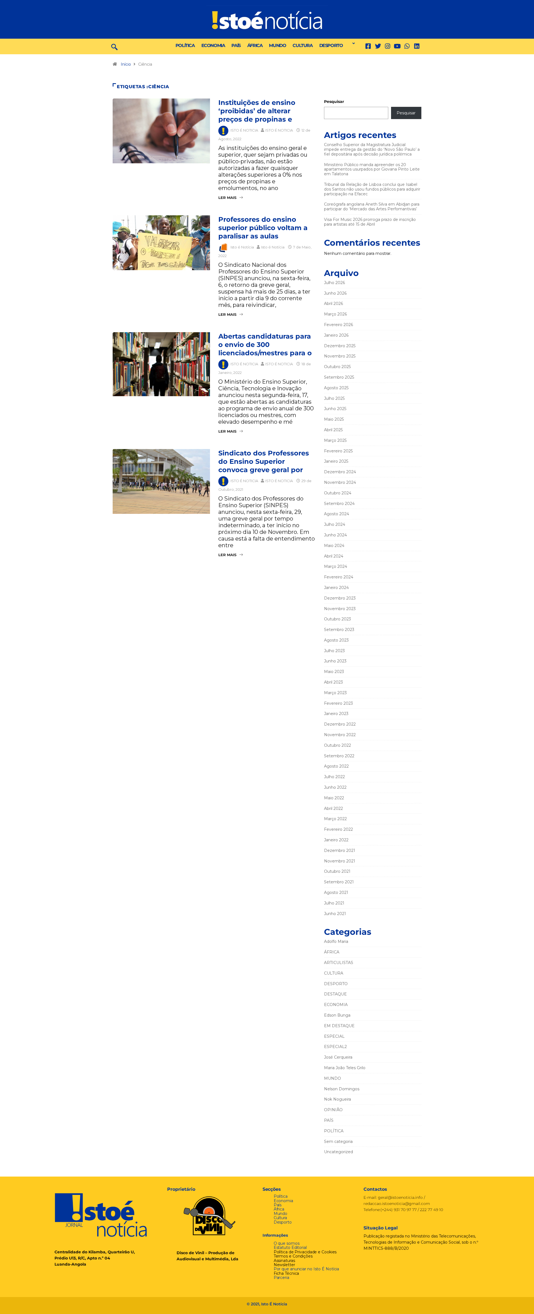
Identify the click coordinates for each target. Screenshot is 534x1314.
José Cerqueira (338, 1057)
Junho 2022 (335, 787)
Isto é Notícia (242, 247)
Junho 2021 (335, 913)
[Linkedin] (417, 46)
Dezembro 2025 (339, 345)
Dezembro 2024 (340, 471)
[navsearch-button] (114, 46)
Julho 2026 (334, 282)
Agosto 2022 (336, 766)
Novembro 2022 (340, 734)
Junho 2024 (335, 535)
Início (126, 64)
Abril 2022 (333, 808)
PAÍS (235, 45)
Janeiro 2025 (336, 461)
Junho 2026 (335, 293)
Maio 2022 (334, 797)
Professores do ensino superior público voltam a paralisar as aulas (263, 227)
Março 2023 (335, 692)
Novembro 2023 (340, 608)
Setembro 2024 (339, 503)
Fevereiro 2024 (338, 577)
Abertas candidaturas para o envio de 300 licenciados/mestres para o (265, 344)
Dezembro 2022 (340, 724)
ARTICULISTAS (338, 962)
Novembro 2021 (339, 861)
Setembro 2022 (339, 755)
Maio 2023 (334, 671)
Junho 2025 (335, 408)
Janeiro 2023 (336, 713)
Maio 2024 (334, 545)
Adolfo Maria (336, 941)
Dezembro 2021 (339, 850)
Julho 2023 (334, 650)
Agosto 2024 (336, 513)
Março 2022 (335, 818)
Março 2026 (335, 314)
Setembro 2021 (339, 881)
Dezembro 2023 (340, 598)
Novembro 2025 (339, 356)
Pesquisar (334, 101)
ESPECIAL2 (335, 1046)
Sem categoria (338, 1141)
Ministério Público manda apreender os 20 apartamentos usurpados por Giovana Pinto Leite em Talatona (372, 169)
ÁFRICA (255, 45)
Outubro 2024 (337, 492)
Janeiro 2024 (336, 587)
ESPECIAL (334, 1036)
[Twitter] (378, 46)
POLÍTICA (185, 45)
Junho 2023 (335, 661)
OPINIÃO (333, 1109)
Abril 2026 (333, 303)
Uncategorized (338, 1151)
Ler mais (227, 197)
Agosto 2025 (336, 387)
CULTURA (302, 45)
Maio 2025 (334, 419)
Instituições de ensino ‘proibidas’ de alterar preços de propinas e (256, 110)
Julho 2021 (334, 903)
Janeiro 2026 (336, 335)
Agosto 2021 (336, 892)
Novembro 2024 (340, 482)
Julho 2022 (334, 776)
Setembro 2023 (339, 629)
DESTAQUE (335, 994)
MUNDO (277, 45)
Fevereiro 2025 (338, 450)
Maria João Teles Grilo (344, 1067)
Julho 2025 (334, 398)
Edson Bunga (337, 1015)
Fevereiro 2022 (338, 829)
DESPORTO (331, 45)
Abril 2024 (333, 556)
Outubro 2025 (337, 366)
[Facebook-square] (368, 46)
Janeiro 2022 (336, 839)
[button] (352, 43)
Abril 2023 (333, 682)
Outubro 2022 (337, 745)
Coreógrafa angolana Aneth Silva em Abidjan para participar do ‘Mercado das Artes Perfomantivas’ (371, 206)
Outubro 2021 (337, 871)
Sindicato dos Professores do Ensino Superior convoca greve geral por (263, 461)
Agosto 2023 (336, 640)
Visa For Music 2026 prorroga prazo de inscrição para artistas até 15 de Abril (370, 222)
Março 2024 (335, 566)
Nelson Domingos (341, 1088)
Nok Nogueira (337, 1099)
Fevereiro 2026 (338, 324)
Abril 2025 (333, 429)
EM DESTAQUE (339, 1025)
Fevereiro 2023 (338, 703)
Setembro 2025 (339, 377)
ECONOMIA (213, 45)
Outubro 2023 (337, 619)
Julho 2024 (334, 524)
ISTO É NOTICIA (244, 130)
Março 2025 (335, 440)
